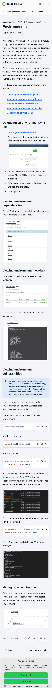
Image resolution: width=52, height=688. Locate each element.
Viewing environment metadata (22, 103)
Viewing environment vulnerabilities (24, 108)
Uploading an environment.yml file (23, 94)
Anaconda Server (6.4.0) (13, 22)
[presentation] (26, 444)
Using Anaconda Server (36, 22)
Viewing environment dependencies (24, 99)
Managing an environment (20, 113)
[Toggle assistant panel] (45, 4)
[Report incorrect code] (37, 426)
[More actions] (48, 4)
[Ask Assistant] (45, 426)
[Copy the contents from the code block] (41, 426)
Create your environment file (22, 132)
